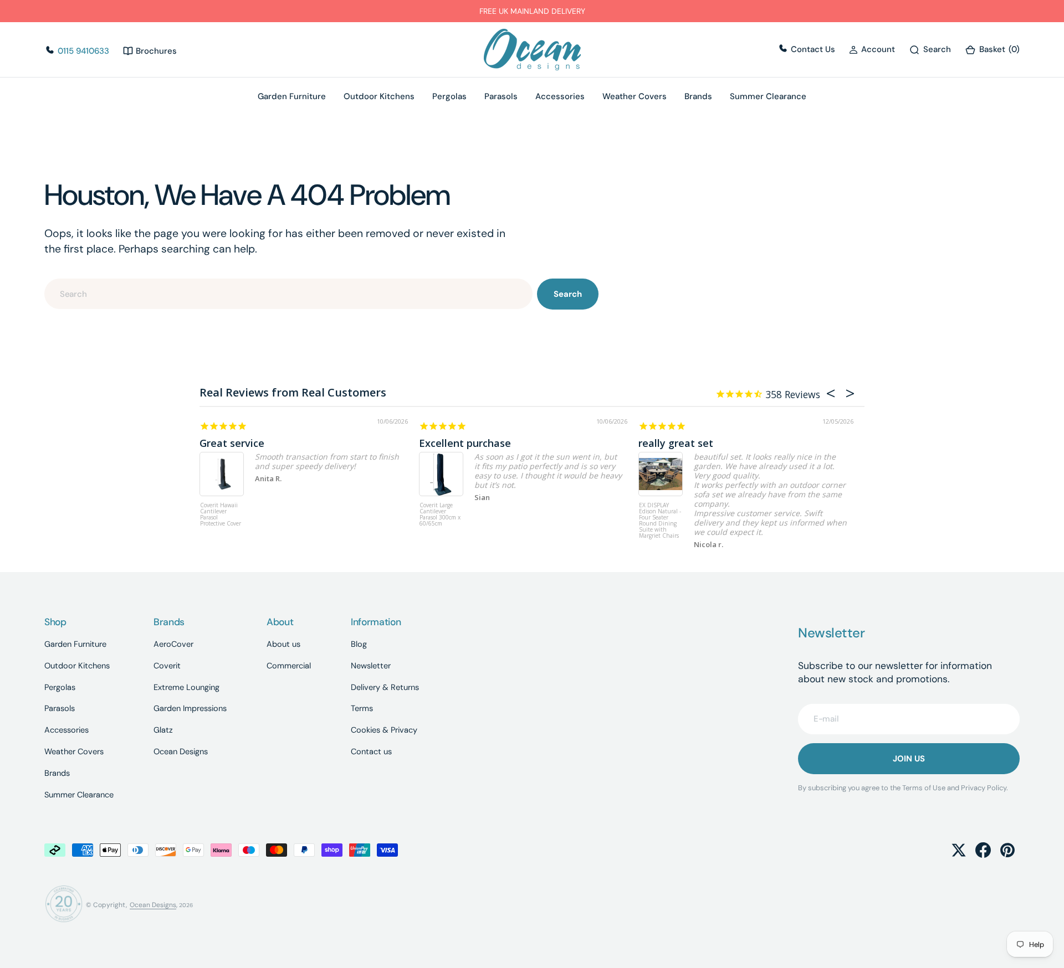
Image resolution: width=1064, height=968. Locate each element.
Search (568, 294)
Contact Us (812, 49)
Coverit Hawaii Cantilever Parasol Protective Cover (220, 514)
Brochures (155, 50)
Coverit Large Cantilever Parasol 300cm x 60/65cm (440, 514)
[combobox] (288, 294)
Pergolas (449, 96)
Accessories (560, 96)
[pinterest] (1007, 850)
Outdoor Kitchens (379, 96)
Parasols (501, 96)
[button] (872, 49)
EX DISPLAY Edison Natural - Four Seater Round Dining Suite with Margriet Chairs (660, 520)
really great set (675, 443)
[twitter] (959, 850)
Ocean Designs (153, 904)
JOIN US (909, 758)
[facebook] (983, 850)
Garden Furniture (292, 96)
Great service (232, 443)
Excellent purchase (465, 443)
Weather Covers (634, 96)
